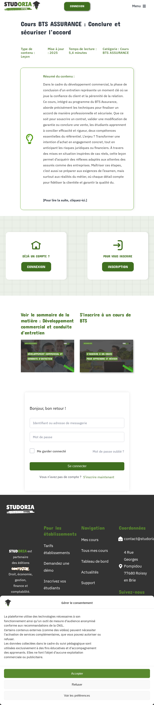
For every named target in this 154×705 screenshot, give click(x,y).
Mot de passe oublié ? (108, 451)
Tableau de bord (94, 561)
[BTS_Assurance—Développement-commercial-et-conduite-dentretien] (47, 341)
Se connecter (77, 466)
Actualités (89, 571)
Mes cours (89, 539)
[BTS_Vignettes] (106, 341)
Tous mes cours (94, 550)
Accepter (77, 673)
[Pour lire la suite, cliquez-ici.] (65, 200)
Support (88, 582)
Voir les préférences (77, 695)
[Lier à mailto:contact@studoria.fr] (120, 539)
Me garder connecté (51, 451)
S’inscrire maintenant (98, 477)
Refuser (77, 684)
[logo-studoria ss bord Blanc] (20, 505)
